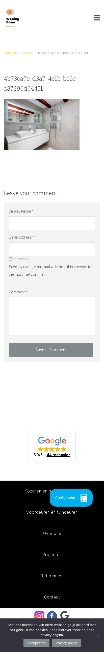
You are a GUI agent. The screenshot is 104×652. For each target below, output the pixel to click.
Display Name (21, 211)
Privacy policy (66, 643)
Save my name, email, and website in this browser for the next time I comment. (51, 270)
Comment (18, 292)
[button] (52, 447)
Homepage (10, 53)
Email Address (21, 237)
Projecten (27, 53)
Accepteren (36, 643)
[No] (97, 635)
